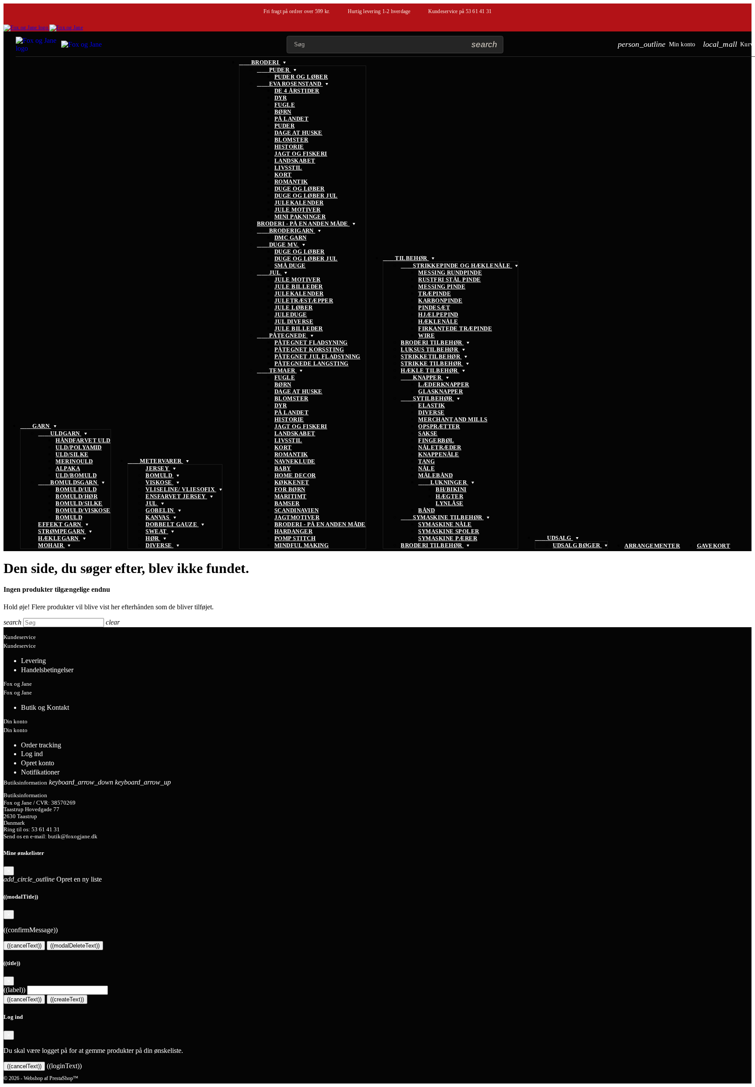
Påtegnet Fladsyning (311, 342)
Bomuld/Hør (76, 496)
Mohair (51, 545)
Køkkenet (291, 482)
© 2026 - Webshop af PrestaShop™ (40, 1078)
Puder (274, 69)
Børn (282, 111)
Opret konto (37, 763)
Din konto (15, 721)
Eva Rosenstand (290, 83)
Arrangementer (652, 545)
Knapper (422, 377)
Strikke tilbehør (432, 363)
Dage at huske (298, 132)
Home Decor (295, 475)
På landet (291, 118)
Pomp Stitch (294, 538)
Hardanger (293, 531)
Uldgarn (59, 433)
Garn (35, 426)
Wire (426, 335)
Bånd (426, 510)
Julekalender (299, 202)
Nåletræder (439, 447)
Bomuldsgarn (68, 482)
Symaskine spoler (448, 531)
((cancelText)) (24, 945)
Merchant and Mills (452, 419)
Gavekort (714, 545)
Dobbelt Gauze (171, 524)
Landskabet (294, 160)
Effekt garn (60, 524)
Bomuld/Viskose (82, 510)
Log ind (32, 753)
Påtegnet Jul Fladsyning (317, 356)
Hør (152, 538)
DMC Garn (290, 237)
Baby (282, 468)
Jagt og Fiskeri (300, 153)
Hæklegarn (59, 538)
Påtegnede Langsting (311, 363)
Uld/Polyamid (78, 447)
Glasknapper (440, 391)
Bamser (287, 503)
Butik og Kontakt (45, 707)
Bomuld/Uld (76, 489)
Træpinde (434, 293)
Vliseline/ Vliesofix (180, 489)
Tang (426, 461)
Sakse (427, 433)
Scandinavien (296, 510)
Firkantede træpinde (455, 328)
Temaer (277, 370)
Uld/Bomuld (76, 475)
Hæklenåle (438, 321)
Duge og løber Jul (306, 195)
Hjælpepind (438, 314)
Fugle (284, 104)
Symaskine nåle (444, 524)
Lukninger (443, 482)
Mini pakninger (300, 216)
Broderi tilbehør (432, 342)
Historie (289, 146)
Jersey (157, 468)
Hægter (449, 496)
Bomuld (68, 517)
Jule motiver (297, 209)
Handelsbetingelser (47, 670)
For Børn (289, 489)
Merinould (74, 461)
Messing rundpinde (450, 272)
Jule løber (293, 307)
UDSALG (554, 538)
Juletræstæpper (303, 300)
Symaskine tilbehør (442, 517)
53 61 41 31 (479, 11)
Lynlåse (449, 503)
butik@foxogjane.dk (72, 836)
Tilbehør (406, 258)
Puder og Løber (301, 76)
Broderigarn (286, 230)
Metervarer (155, 461)
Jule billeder (298, 286)
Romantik (291, 181)
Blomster (291, 139)
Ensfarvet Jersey (176, 496)
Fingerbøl (436, 440)
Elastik (431, 405)
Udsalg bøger (577, 545)
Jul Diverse (293, 321)
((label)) (14, 989)
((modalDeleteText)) (75, 945)
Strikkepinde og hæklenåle (456, 265)
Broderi (260, 62)
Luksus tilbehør (430, 349)
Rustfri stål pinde (449, 279)
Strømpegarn (62, 531)
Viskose (159, 482)
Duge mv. (278, 244)
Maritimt (290, 496)
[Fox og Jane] (43, 27)
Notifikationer (40, 772)
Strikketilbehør (431, 356)
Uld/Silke (71, 454)
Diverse (159, 545)
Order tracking (41, 745)
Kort (283, 174)
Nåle (426, 468)
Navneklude (294, 461)
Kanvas (157, 517)
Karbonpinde (440, 300)
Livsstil (288, 167)
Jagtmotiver (296, 517)
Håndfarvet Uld (82, 440)
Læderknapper (443, 384)
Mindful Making (301, 545)
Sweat (156, 531)
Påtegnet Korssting (309, 349)
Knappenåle (438, 454)
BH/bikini (451, 489)
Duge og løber (299, 188)
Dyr (280, 97)
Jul (151, 503)
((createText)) (67, 999)
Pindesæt (434, 307)
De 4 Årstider (296, 90)
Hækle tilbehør (430, 370)
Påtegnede (282, 335)
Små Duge (290, 265)
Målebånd (435, 475)
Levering (33, 660)
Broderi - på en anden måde (303, 223)
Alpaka (67, 468)
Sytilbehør (427, 398)
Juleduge (290, 314)
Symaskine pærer (447, 538)
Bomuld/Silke (79, 503)
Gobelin (160, 510)
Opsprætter (439, 426)
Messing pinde (441, 286)
